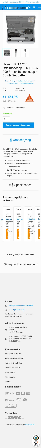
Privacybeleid (10, 372)
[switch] (36, 444)
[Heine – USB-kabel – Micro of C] (16, 209)
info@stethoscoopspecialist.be (21, 306)
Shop (13, 81)
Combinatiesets (13, 83)
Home (7, 81)
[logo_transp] (4, 7)
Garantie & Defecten (12, 368)
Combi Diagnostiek (27, 83)
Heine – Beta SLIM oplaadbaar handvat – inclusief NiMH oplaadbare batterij (32, 221)
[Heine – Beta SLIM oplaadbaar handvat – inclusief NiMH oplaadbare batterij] (27, 209)
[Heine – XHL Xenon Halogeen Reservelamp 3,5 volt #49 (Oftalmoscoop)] (5, 209)
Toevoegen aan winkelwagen (18, 125)
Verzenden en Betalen (13, 354)
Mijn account (10, 377)
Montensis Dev (30, 424)
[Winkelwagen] (33, 7)
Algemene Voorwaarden (14, 358)
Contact (8, 382)
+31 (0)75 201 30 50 (16, 310)
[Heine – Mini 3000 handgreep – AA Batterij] (37, 209)
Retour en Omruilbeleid (13, 363)
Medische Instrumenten (25, 81)
